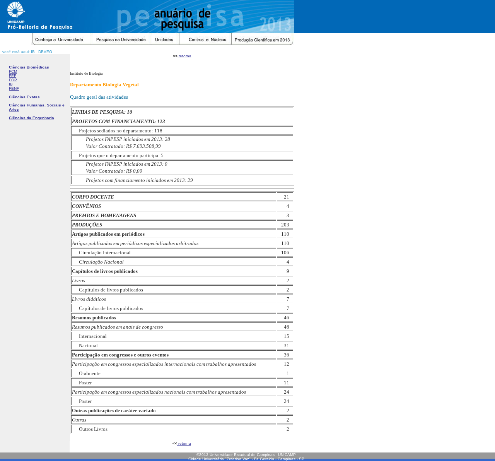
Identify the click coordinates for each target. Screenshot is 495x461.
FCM (13, 71)
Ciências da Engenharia (31, 118)
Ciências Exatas (24, 97)
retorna (184, 56)
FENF (14, 88)
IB (11, 84)
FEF (12, 76)
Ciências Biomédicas (29, 67)
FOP (13, 80)
